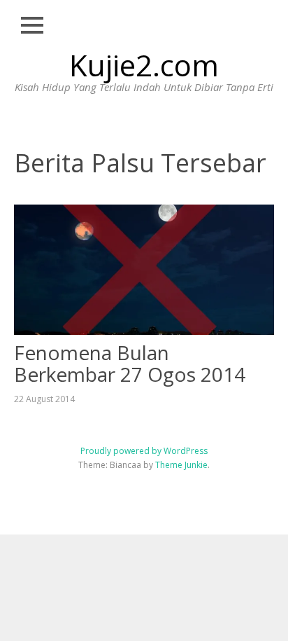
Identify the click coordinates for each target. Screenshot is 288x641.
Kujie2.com (144, 65)
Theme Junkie (181, 465)
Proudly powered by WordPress (144, 451)
